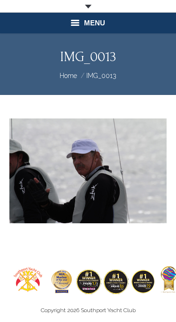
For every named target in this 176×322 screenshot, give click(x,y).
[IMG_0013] (88, 170)
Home (68, 75)
